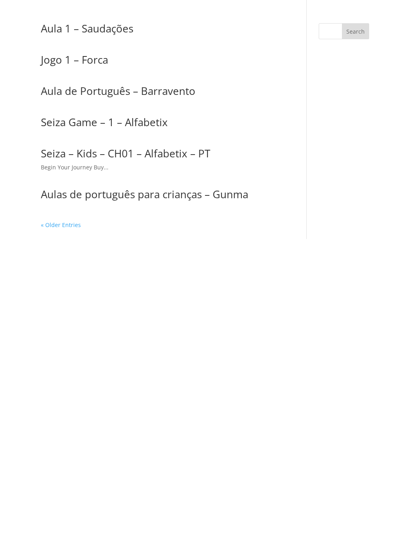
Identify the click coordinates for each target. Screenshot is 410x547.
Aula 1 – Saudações (87, 28)
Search (355, 31)
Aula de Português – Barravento (118, 91)
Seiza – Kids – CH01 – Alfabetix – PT (125, 153)
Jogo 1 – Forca (74, 59)
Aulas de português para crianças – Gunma (144, 194)
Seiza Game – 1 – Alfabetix (104, 122)
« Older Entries (61, 225)
